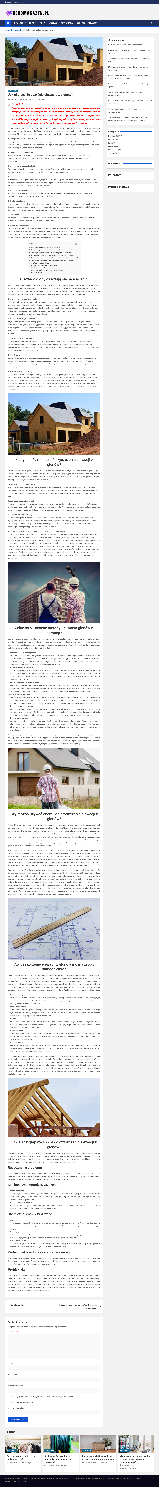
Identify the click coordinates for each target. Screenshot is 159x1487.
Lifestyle (53, 23)
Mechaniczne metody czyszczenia (45, 265)
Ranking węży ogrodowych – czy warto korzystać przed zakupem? (58, 1459)
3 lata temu (14, 99)
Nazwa (11, 1363)
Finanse (32, 23)
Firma (42, 23)
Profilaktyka (38, 272)
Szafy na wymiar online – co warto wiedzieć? (125, 45)
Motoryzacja (66, 23)
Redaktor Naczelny (129, 1468)
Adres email (13, 1374)
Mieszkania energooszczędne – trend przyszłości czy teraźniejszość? (135, 1459)
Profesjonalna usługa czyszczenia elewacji (48, 270)
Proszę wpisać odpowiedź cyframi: (21, 1402)
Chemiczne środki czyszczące (44, 268)
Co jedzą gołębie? (18, 1305)
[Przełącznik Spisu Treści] (75, 244)
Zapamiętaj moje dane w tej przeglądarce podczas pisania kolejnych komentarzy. (42, 1397)
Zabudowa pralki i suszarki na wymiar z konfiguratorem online (98, 1457)
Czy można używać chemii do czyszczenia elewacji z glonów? (53, 255)
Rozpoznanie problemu (41, 263)
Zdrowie (81, 23)
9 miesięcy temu (15, 1463)
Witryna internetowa (15, 1385)
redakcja (25, 99)
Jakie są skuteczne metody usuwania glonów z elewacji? (51, 253)
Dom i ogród (20, 23)
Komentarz (13, 1332)
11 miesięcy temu (53, 1465)
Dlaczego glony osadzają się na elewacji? (46, 247)
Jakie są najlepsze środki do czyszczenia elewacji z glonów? (53, 260)
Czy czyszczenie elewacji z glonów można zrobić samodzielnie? (54, 258)
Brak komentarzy (38, 99)
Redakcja (92, 23)
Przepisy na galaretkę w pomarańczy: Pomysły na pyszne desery (78, 1306)
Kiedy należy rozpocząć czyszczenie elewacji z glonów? (51, 250)
